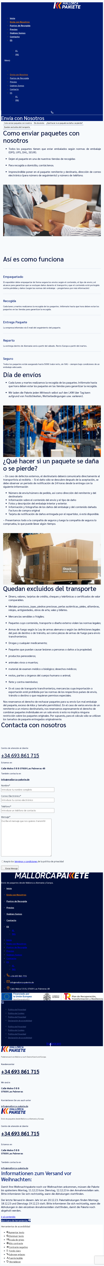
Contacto (15, 36)
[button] (52, 60)
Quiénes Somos (14, 913)
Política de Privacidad (17, 1009)
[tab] (18, 123)
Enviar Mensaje (11, 869)
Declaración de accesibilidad (20, 1020)
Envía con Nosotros (16, 894)
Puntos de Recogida (20, 25)
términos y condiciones (26, 861)
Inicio (9, 888)
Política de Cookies (16, 1013)
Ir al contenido (8, 1216)
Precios (10, 907)
